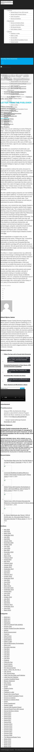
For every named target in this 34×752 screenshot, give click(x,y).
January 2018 (8, 565)
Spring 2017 (7, 720)
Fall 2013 (6, 649)
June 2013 (7, 608)
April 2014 (7, 602)
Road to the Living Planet (11, 694)
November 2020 (8, 542)
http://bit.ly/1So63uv (7, 249)
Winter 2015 (7, 741)
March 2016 (7, 586)
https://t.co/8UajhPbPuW (19, 416)
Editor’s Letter (14, 35)
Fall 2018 (6, 658)
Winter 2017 (7, 744)
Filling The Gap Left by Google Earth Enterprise (17, 354)
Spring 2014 (7, 714)
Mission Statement (9, 681)
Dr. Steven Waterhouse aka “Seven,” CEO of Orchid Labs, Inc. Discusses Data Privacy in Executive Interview (17, 517)
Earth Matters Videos (16, 29)
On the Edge (14, 37)
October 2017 (8, 567)
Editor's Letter (8, 641)
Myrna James (11, 97)
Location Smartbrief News (17, 25)
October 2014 (8, 597)
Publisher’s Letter (15, 33)
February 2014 (8, 604)
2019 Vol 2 (7, 619)
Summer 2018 (8, 733)
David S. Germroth (16, 462)
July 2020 (7, 546)
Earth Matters (8, 639)
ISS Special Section (16, 27)
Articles (6, 630)
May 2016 (7, 584)
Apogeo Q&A (8, 626)
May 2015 (7, 595)
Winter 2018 (7, 746)
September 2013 (9, 606)
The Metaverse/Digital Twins (12, 737)
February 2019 (8, 557)
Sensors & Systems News (17, 22)
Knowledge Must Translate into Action (15, 375)
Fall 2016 (6, 654)
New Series (7, 683)
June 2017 (7, 571)
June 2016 (7, 582)
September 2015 (9, 589)
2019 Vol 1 (7, 617)
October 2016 (8, 576)
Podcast (6, 117)
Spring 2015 (7, 716)
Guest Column (8, 664)
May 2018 (7, 561)
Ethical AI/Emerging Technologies (14, 643)
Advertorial (7, 623)
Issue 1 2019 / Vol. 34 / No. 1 (12, 669)
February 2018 (8, 563)
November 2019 (8, 552)
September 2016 (9, 578)
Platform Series (8, 688)
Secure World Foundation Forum (19, 39)
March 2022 (7, 533)
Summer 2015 (8, 728)
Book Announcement (10, 632)
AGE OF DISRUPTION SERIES (13, 624)
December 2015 (8, 587)
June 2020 (7, 548)
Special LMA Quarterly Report (18, 14)
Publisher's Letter (9, 692)
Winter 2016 (7, 743)
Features (9, 10)
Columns (9, 31)
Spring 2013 (7, 713)
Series (6, 701)
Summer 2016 (8, 729)
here (6, 165)
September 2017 (9, 569)
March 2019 (7, 556)
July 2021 (7, 537)
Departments (10, 21)
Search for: (4, 388)
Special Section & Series (11, 711)
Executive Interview (9, 647)
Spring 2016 (8, 98)
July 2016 (7, 580)
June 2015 (7, 593)
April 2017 (7, 572)
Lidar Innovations (15, 16)
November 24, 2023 (10, 421)
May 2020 (7, 550)
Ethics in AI (7, 645)
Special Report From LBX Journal (19, 12)
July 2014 (7, 599)
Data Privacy (7, 636)
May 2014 (7, 601)
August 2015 (7, 591)
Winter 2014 (7, 739)
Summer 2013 (8, 724)
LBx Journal (7, 671)
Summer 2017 (8, 731)
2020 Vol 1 (7, 621)
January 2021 (8, 541)
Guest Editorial (8, 666)
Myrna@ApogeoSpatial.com (7, 124)
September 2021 (9, 535)
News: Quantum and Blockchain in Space (15, 384)
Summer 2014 (8, 726)
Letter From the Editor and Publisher (14, 675)
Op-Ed (6, 686)
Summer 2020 (8, 735)
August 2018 (7, 559)
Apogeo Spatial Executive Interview (14, 628)
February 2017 (8, 574)
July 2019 (7, 554)
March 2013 (7, 610)
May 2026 (7, 529)
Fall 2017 (6, 656)
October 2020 (8, 544)
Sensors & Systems (16, 18)
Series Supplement (9, 703)
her (7, 226)
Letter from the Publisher (11, 677)
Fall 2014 (6, 651)
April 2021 (7, 539)
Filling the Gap (8, 662)
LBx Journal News (9, 673)
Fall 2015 (6, 653)
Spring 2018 (7, 722)
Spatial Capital (14, 42)
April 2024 (7, 531)
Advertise (6, 123)
